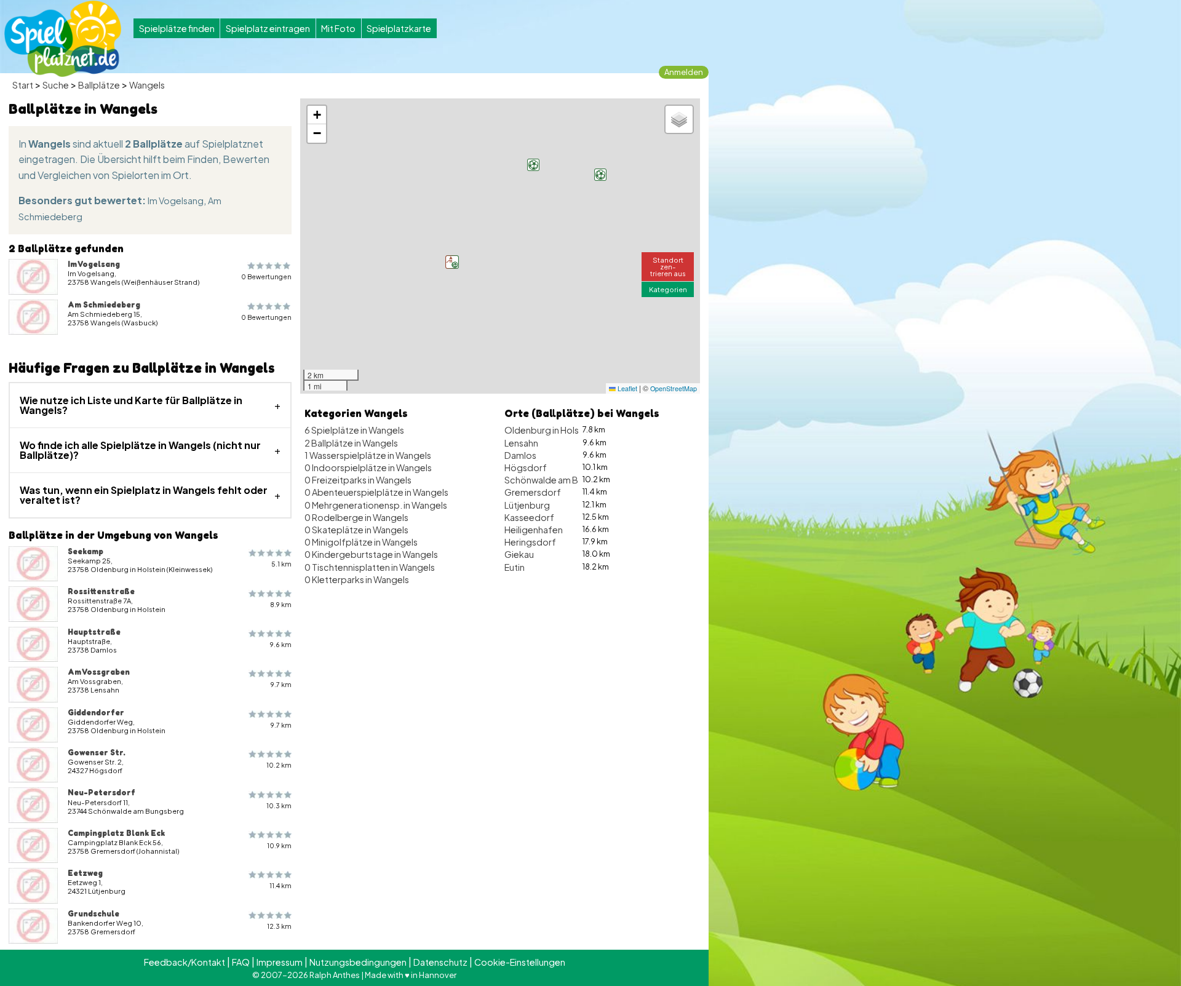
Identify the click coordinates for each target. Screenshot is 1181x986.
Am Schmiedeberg (104, 304)
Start (22, 84)
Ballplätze (99, 84)
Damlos (520, 455)
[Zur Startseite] (62, 39)
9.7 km (281, 684)
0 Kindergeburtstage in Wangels (371, 554)
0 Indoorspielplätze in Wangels (368, 467)
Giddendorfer (96, 712)
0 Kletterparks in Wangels (356, 579)
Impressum (279, 962)
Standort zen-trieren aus (668, 266)
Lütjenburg (527, 505)
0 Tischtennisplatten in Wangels (369, 567)
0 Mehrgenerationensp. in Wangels (375, 505)
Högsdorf (525, 467)
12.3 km (279, 926)
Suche (55, 84)
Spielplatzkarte (399, 28)
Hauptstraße (94, 632)
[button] (533, 165)
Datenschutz (440, 962)
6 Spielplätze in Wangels (354, 429)
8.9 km (281, 604)
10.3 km (279, 805)
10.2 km (279, 765)
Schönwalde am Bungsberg (561, 479)
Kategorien (668, 289)
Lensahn (521, 442)
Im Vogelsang (176, 200)
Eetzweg (85, 873)
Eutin (514, 567)
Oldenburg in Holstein (549, 429)
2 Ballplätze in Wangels (351, 442)
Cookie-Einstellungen (519, 962)
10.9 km (279, 845)
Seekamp (85, 551)
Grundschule (93, 913)
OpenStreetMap (673, 388)
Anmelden (683, 72)
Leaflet (626, 388)
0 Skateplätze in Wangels (356, 529)
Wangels (147, 84)
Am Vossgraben (99, 672)
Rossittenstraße (101, 591)
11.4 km (280, 885)
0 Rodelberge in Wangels (356, 517)
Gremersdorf (532, 492)
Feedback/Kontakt (184, 962)
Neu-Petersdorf (101, 792)
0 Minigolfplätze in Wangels (361, 541)
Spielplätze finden (177, 28)
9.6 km (281, 644)
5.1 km (281, 564)
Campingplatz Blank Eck (116, 833)
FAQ (241, 962)
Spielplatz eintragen (268, 28)
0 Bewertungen (266, 276)
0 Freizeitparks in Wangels (358, 479)
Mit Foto (338, 28)
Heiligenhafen (533, 529)
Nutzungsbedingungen (358, 962)
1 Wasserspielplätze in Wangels (367, 455)
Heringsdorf (530, 541)
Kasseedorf (529, 517)
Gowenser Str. (96, 752)
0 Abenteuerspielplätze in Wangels (376, 492)
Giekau (519, 554)
